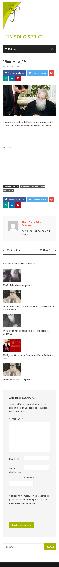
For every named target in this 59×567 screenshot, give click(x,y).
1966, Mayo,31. (44, 250)
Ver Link (7, 147)
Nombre (14, 458)
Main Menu (13, 49)
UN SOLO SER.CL (25, 36)
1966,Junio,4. (13, 250)
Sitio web (29, 477)
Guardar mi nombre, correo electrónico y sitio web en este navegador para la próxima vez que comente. (29, 499)
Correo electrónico (16, 470)
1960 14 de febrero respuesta (17, 285)
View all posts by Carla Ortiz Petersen (35, 232)
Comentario (16, 418)
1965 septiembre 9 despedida (17, 379)
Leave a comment (14, 66)
